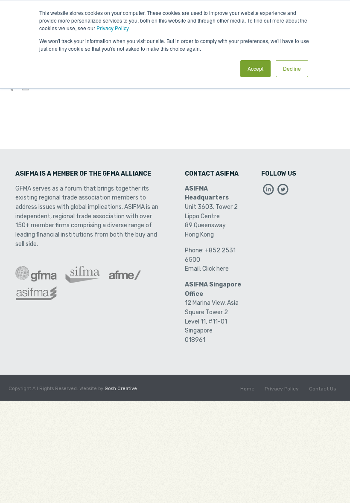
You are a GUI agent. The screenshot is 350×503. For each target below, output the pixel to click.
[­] (268, 191)
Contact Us (322, 389)
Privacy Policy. (113, 28)
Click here (215, 268)
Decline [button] (292, 68)
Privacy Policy (282, 389)
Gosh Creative (121, 388)
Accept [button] (255, 68)
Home (247, 389)
